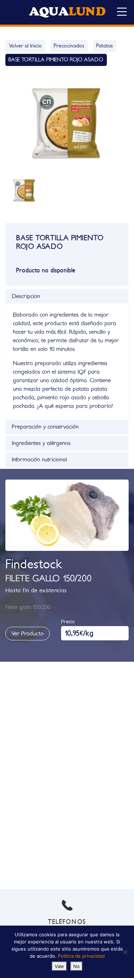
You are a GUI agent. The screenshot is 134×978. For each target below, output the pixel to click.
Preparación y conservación (45, 426)
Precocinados (69, 45)
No (76, 966)
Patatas (104, 45)
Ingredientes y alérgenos (41, 443)
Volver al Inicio (25, 45)
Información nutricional (39, 459)
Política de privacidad (81, 956)
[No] (125, 952)
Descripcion (26, 296)
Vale (59, 966)
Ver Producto (27, 633)
